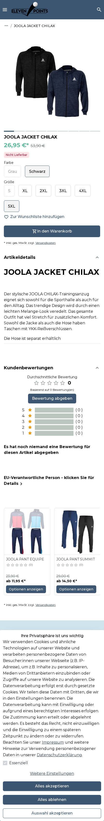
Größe (9, 182)
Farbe (9, 162)
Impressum (53, 742)
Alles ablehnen (52, 799)
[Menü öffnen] (5, 10)
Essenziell (18, 763)
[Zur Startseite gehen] (30, 9)
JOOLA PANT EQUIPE (25, 559)
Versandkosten (46, 243)
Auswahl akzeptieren (52, 813)
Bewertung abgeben (52, 398)
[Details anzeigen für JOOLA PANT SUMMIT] (77, 531)
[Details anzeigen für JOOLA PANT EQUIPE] (27, 531)
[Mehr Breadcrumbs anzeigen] (6, 25)
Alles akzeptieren (52, 786)
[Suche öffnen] (99, 10)
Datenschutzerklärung (59, 755)
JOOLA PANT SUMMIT (75, 559)
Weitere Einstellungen (52, 773)
